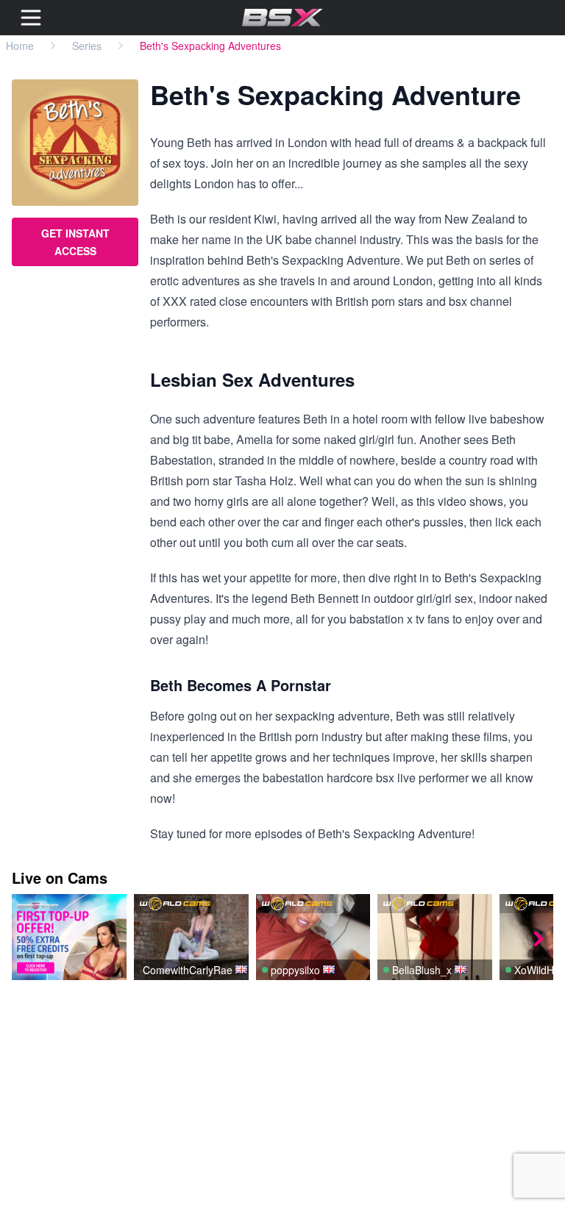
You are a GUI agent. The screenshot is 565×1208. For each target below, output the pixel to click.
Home (20, 45)
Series (87, 45)
